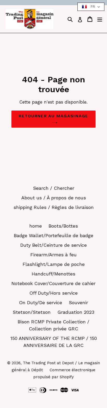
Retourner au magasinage (53, 115)
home (35, 226)
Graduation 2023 (75, 312)
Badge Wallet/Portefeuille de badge (53, 235)
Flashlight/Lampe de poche (54, 264)
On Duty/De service (40, 302)
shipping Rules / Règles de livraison (54, 207)
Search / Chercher (53, 188)
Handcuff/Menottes (53, 273)
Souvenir (78, 302)
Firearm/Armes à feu (53, 254)
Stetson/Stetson (32, 312)
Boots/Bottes (63, 226)
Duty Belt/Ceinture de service (53, 245)
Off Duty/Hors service (53, 293)
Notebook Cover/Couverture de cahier (53, 283)
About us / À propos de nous (53, 197)
